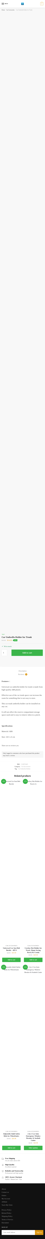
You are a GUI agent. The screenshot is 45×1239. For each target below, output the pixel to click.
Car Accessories (10, 10)
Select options (33, 1148)
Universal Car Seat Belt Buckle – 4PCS (11, 949)
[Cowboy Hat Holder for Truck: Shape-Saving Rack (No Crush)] (33, 862)
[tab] (22, 671)
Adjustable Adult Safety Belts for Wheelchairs (11, 1135)
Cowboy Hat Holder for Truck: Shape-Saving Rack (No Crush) (33, 950)
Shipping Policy (7, 1216)
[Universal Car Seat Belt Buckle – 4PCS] (11, 862)
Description (23, 671)
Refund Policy (6, 1213)
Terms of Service (7, 1219)
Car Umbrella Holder (24, 769)
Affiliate (4, 1202)
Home (3, 10)
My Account (6, 1199)
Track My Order (7, 1205)
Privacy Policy (6, 1210)
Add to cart (27, 653)
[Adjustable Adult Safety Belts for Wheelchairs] (11, 1048)
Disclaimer (5, 1223)
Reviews (22, 674)
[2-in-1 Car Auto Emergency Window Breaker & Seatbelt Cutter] (33, 1048)
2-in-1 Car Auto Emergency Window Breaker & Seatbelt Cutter (33, 1137)
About (4, 1189)
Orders (4, 1195)
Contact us (5, 1192)
